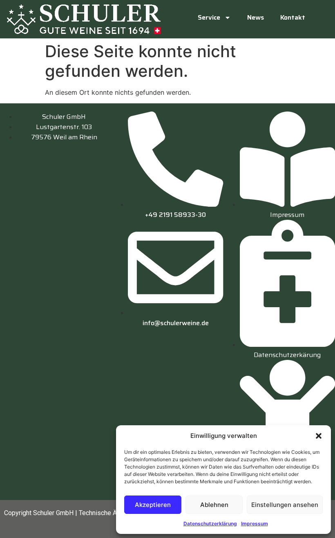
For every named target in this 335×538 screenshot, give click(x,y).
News (255, 17)
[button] (319, 436)
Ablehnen (214, 505)
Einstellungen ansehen (284, 505)
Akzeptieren (153, 505)
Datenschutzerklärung (210, 523)
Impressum (254, 523)
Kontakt (292, 17)
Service (209, 17)
